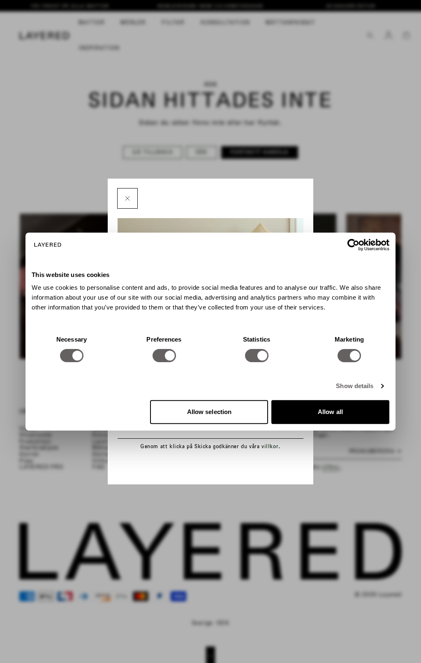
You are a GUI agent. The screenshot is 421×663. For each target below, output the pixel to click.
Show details (354, 385)
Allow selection (209, 411)
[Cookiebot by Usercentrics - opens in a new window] (353, 245)
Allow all (330, 411)
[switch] (164, 355)
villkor (269, 446)
